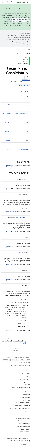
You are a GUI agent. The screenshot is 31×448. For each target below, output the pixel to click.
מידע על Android (25, 438)
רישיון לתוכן (18, 359)
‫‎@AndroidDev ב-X (24, 397)
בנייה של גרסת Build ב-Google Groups (19, 408)
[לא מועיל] (17, 53)
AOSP (28, 50)
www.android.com (24, 423)
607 (14, 212)
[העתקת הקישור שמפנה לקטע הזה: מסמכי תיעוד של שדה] (6, 173)
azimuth (8, 140)
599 (14, 231)
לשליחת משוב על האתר (17, 441)
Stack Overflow (25, 429)
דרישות (28, 376)
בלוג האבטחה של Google (23, 403)
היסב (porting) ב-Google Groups (21, 411)
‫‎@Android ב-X (26, 394)
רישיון (4, 438)
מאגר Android (26, 374)
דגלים (9, 149)
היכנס (3, 2)
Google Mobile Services (23, 426)
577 (14, 280)
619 (14, 264)
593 (14, 330)
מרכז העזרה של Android (23, 418)
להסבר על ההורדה (25, 379)
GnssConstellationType (21, 113)
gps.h (26, 85)
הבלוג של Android (25, 400)
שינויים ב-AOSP (10, 25)
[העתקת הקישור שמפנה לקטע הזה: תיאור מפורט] (15, 162)
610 (14, 247)
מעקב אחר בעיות (25, 432)
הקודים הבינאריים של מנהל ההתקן (21, 387)
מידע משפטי (10, 438)
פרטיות (27, 441)
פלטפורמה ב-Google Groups (22, 405)
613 (15, 189)
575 (14, 166)
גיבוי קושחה (27, 384)
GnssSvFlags (24, 149)
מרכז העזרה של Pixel (24, 421)
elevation (8, 131)
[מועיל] (20, 53)
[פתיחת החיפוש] (11, 2)
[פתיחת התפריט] (27, 2)
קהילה (17, 438)
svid (9, 104)
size (9, 96)
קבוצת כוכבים (7, 113)
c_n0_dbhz (7, 122)
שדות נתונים (26, 80)
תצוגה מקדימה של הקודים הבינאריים (20, 382)
